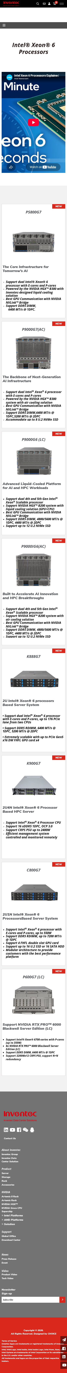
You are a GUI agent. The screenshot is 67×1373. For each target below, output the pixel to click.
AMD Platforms (13, 1220)
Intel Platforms (13, 1215)
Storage (6, 1177)
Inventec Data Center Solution (10, 1160)
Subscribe (8, 1299)
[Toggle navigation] (4, 25)
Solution (9, 1224)
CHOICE (52, 1333)
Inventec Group (10, 1154)
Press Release (9, 1258)
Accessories (8, 1184)
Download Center (11, 1240)
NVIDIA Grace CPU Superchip (12, 1210)
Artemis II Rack (10, 1196)
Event (5, 1262)
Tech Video (7, 1278)
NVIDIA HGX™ (10, 1204)
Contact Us (10, 1138)
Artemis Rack (9, 1200)
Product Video (9, 1274)
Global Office (9, 1236)
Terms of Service (9, 1341)
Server (5, 1173)
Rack (4, 1180)
